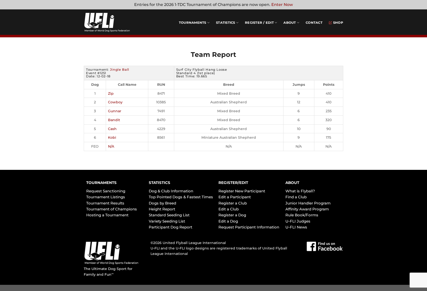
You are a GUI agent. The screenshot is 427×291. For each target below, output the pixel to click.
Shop (338, 22)
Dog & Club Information (171, 191)
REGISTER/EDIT (233, 182)
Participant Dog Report (170, 227)
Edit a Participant (234, 197)
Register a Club (232, 203)
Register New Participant (241, 191)
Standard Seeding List (169, 215)
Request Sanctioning (105, 191)
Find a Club (296, 197)
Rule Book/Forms (301, 215)
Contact (314, 22)
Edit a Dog (228, 221)
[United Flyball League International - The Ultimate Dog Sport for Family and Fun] (113, 22)
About (289, 22)
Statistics (225, 22)
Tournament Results (105, 203)
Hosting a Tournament (107, 215)
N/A (111, 146)
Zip (111, 93)
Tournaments (192, 22)
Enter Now (282, 4)
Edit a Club (228, 209)
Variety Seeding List (167, 221)
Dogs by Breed (162, 203)
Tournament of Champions (111, 209)
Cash (112, 129)
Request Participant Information (248, 227)
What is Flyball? (300, 191)
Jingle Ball (119, 69)
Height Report (162, 209)
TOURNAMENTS (101, 182)
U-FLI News (296, 227)
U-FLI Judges (297, 221)
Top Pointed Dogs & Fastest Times (181, 197)
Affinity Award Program (307, 209)
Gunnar (114, 111)
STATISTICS (159, 182)
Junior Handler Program (308, 203)
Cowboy (115, 102)
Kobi (112, 137)
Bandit (114, 120)
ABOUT (292, 182)
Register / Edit (259, 22)
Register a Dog (232, 215)
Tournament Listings (105, 197)
